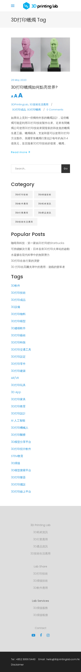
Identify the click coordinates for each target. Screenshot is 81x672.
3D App (16, 392)
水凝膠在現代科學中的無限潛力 (30, 255)
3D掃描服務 (40, 608)
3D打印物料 (18, 314)
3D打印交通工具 (21, 349)
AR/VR (15, 378)
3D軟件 (15, 286)
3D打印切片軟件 (21, 449)
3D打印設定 (18, 357)
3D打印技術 (21, 194)
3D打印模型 (18, 321)
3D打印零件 (18, 364)
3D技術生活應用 (38, 104)
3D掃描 (15, 463)
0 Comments (55, 109)
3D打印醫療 (18, 435)
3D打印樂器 (18, 477)
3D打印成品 (19, 109)
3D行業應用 (21, 212)
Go (66, 168)
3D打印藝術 (18, 335)
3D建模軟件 (18, 328)
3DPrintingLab (19, 104)
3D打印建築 (18, 371)
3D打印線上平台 (21, 491)
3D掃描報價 (40, 615)
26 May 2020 (19, 80)
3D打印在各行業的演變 (25, 261)
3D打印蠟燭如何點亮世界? (34, 87)
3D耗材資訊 (44, 203)
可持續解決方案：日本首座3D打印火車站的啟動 (40, 249)
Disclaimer (17, 664)
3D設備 (15, 307)
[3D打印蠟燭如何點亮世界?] (40, 54)
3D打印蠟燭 (34, 109)
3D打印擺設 (18, 484)
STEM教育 (17, 456)
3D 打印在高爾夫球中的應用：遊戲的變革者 (38, 267)
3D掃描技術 (44, 194)
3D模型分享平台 (21, 442)
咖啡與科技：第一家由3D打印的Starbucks (37, 243)
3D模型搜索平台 (21, 470)
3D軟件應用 (21, 203)
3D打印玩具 (18, 385)
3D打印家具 (18, 399)
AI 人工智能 (18, 420)
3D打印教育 (18, 406)
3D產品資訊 (44, 212)
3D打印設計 (18, 413)
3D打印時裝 (18, 342)
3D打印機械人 (19, 428)
